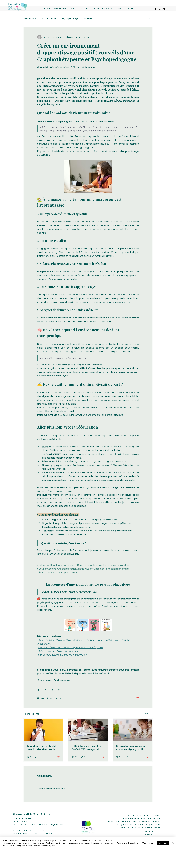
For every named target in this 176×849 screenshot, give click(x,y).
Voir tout (149, 713)
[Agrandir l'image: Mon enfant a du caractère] (72, 623)
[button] (149, 18)
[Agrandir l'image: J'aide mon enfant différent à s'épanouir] (84, 623)
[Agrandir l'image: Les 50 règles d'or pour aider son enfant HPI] (108, 623)
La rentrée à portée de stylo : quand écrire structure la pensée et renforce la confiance (42, 747)
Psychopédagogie (70, 18)
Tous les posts (29, 18)
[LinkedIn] (159, 9)
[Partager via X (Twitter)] (45, 689)
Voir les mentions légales (44, 845)
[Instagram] (163, 9)
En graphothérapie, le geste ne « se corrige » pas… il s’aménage (131, 747)
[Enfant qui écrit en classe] (132, 730)
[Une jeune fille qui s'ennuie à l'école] (88, 730)
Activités (88, 18)
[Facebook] (155, 9)
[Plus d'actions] (137, 37)
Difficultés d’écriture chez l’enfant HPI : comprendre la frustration (88, 747)
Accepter (163, 843)
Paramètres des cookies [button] (127, 843)
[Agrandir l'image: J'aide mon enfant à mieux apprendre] (96, 623)
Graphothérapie (49, 18)
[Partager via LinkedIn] (52, 689)
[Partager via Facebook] (38, 689)
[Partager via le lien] (58, 689)
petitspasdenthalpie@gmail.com (47, 825)
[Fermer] (172, 843)
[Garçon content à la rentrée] (43, 730)
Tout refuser (147, 843)
